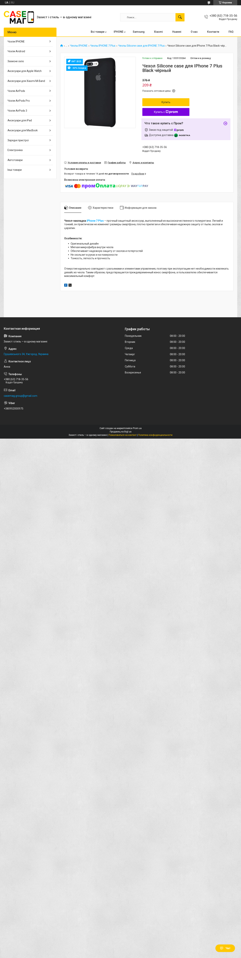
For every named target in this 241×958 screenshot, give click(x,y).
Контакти (213, 31)
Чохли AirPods (16, 90)
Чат (228, 948)
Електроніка (15, 150)
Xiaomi (158, 31)
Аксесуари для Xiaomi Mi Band (26, 80)
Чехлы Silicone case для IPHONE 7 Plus (141, 45)
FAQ (231, 31)
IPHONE (118, 31)
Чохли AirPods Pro (19, 100)
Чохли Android (16, 51)
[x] (70, 285)
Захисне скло (16, 61)
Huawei (176, 31)
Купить (166, 102)
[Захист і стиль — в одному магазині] (19, 17)
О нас (194, 31)
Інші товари (15, 169)
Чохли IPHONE (16, 41)
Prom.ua (137, 428)
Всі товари (97, 31)
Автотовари (15, 160)
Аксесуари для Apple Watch (25, 71)
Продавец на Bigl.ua (120, 431)
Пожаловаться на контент (123, 435)
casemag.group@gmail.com (20, 395)
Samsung (139, 31)
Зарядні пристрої (18, 140)
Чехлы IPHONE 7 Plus (102, 45)
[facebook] (65, 285)
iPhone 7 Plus (95, 220)
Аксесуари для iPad (20, 120)
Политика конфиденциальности (155, 435)
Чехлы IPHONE (79, 45)
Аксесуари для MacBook (23, 130)
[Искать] (180, 17)
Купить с (159, 111)
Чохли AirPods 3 (17, 110)
